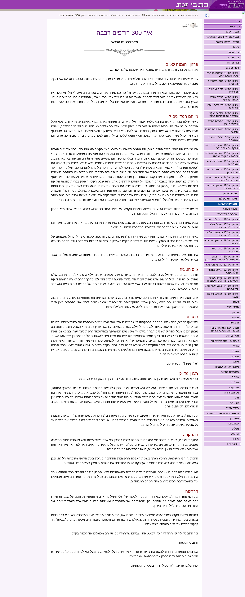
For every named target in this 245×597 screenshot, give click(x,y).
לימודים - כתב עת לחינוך (225, 340)
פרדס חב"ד (232, 408)
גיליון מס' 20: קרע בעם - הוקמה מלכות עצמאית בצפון (221, 258)
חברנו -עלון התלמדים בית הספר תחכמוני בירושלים (224, 329)
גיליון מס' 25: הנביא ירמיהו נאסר (222, 295)
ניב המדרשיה (231, 392)
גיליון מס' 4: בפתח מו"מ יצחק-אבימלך (224, 98)
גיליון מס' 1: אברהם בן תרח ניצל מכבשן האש (222, 74)
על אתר (234, 402)
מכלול (235, 377)
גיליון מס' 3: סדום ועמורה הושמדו (223, 90)
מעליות (235, 382)
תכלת (235, 428)
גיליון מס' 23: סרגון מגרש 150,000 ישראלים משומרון (222, 279)
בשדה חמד (232, 62)
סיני (237, 397)
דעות (236, 301)
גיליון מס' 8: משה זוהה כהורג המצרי (221, 131)
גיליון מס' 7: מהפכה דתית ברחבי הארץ (223, 122)
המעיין (235, 317)
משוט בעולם (230, 208)
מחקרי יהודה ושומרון (227, 366)
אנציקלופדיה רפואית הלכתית (222, 36)
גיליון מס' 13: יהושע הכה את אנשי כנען (221, 171)
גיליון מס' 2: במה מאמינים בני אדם (223, 82)
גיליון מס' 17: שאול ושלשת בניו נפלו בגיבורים (223, 226)
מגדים (235, 351)
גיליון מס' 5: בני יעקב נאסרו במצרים (222, 106)
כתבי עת (235, 26)
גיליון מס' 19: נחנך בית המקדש (225, 250)
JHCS (235, 439)
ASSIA (235, 433)
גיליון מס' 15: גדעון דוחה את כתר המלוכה (221, 187)
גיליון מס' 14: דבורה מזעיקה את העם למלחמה (222, 179)
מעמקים (234, 387)
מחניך (235, 361)
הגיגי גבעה (233, 307)
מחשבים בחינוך (230, 371)
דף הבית (193, 15)
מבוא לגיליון (230, 193)
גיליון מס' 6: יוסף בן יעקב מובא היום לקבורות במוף (223, 114)
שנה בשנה (233, 423)
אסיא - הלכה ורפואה (227, 41)
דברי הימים (232, 67)
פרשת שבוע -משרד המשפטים (222, 413)
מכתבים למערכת (227, 214)
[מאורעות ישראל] (159, 4)
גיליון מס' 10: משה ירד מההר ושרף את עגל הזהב (221, 147)
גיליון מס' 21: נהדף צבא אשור (221, 264)
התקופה (234, 322)
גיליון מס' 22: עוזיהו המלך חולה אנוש (223, 271)
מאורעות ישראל (227, 203)
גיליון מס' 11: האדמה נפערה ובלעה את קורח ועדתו (221, 155)
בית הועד (233, 52)
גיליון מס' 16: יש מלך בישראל (221, 219)
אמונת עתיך (232, 31)
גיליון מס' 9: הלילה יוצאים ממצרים (223, 139)
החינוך (235, 312)
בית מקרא (233, 57)
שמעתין (234, 418)
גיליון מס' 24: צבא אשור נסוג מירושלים (221, 287)
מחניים (235, 356)
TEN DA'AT (232, 444)
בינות (236, 47)
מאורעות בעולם (228, 198)
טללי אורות (232, 335)
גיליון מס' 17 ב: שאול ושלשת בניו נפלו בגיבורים (221, 234)
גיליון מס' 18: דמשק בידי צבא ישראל (221, 242)
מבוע (236, 346)
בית (238, 21)
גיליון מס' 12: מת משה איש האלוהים (222, 163)
